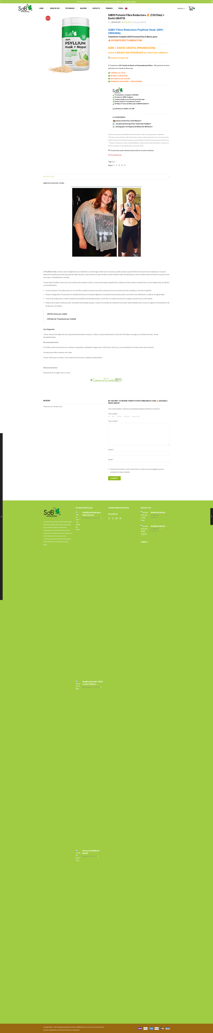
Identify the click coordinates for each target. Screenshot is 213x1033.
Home (83, 1027)
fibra (113, 162)
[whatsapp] (124, 165)
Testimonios (99, 1027)
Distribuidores (53, 1030)
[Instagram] (116, 518)
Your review (113, 421)
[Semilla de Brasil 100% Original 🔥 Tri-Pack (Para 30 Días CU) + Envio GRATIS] (144, 530)
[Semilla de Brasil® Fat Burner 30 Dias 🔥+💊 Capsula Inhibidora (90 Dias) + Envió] (144, 516)
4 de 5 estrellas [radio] (126, 416)
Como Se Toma (90, 1027)
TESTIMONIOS (70, 8)
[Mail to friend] (122, 165)
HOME (41, 8)
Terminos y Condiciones (72, 1030)
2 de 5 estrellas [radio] (113, 416)
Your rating (113, 414)
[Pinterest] (119, 165)
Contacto (61, 1030)
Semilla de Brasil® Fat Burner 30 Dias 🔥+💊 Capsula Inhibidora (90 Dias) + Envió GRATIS (159, 512)
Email (110, 459)
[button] (1, 1)
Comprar (46, 1030)
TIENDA (122, 8)
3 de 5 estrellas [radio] (119, 416)
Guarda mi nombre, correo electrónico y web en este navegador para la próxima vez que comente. (137, 470)
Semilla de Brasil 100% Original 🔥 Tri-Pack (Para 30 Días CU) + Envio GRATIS (159, 526)
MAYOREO (83, 8)
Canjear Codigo (134, 2)
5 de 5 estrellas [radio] (135, 416)
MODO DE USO (55, 8)
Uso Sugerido (48, 329)
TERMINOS (109, 8)
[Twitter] (114, 165)
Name (111, 449)
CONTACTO (96, 8)
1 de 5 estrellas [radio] (109, 416)
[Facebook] (116, 165)
